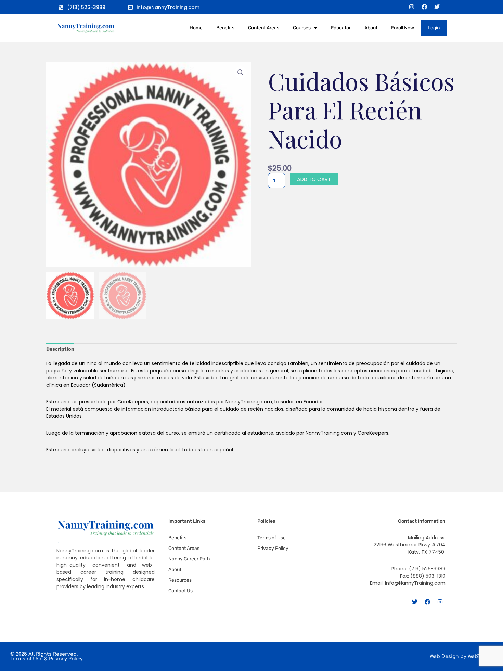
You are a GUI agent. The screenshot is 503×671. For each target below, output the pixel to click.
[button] (240, 72)
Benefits (225, 28)
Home (196, 28)
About (370, 28)
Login (434, 28)
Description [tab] (60, 349)
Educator (341, 28)
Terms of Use (26, 658)
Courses (302, 28)
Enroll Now (402, 28)
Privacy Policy (66, 658)
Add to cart (314, 179)
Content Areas (263, 28)
